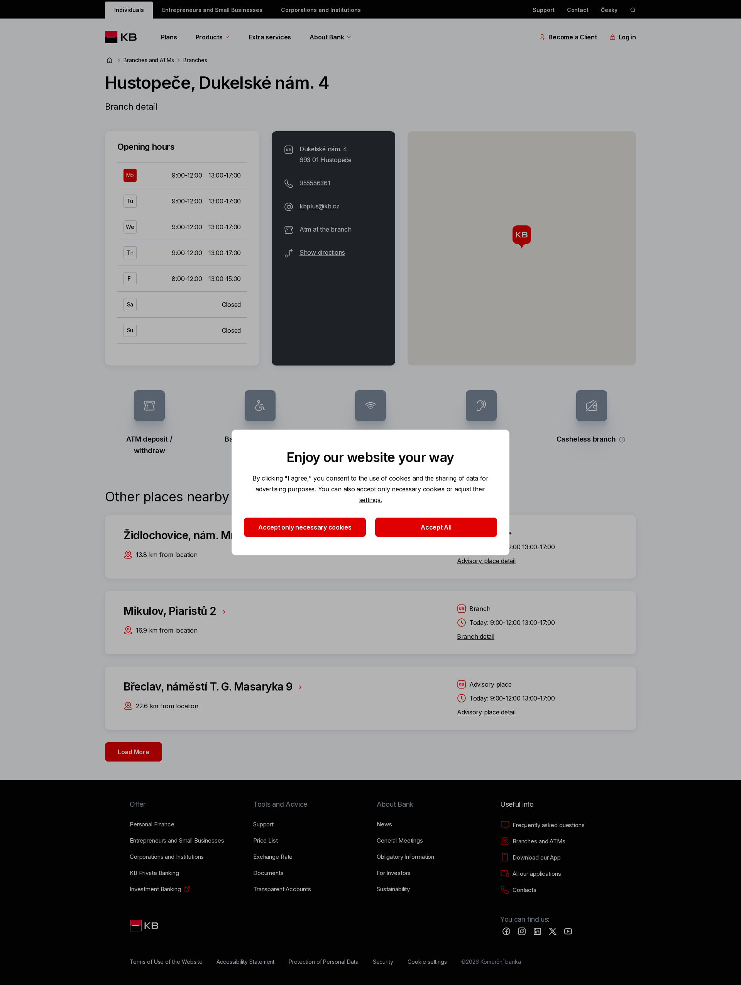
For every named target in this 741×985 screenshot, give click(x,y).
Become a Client (572, 37)
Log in (627, 37)
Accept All (436, 527)
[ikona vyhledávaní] (633, 10)
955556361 (314, 183)
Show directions (322, 252)
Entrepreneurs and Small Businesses (212, 10)
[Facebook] (506, 931)
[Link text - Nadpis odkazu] (145, 925)
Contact (578, 10)
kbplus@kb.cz (319, 206)
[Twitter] (552, 931)
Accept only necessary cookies (305, 527)
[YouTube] (568, 931)
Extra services (270, 37)
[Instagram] (522, 931)
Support (544, 10)
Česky (609, 10)
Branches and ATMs (149, 60)
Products (209, 37)
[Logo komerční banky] (123, 37)
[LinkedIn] (537, 931)
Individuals (129, 10)
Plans (169, 37)
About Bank (327, 37)
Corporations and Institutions (321, 10)
